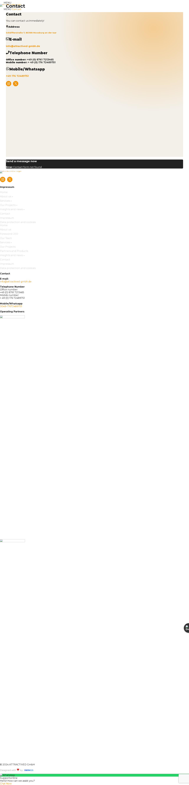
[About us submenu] (12, 196)
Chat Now (6, 783)
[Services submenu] (11, 201)
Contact (16, 9)
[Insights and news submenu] (24, 209)
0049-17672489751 (11, 306)
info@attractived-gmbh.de (23, 46)
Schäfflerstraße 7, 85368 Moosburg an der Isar (31, 32)
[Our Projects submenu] (17, 205)
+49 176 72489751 (17, 76)
